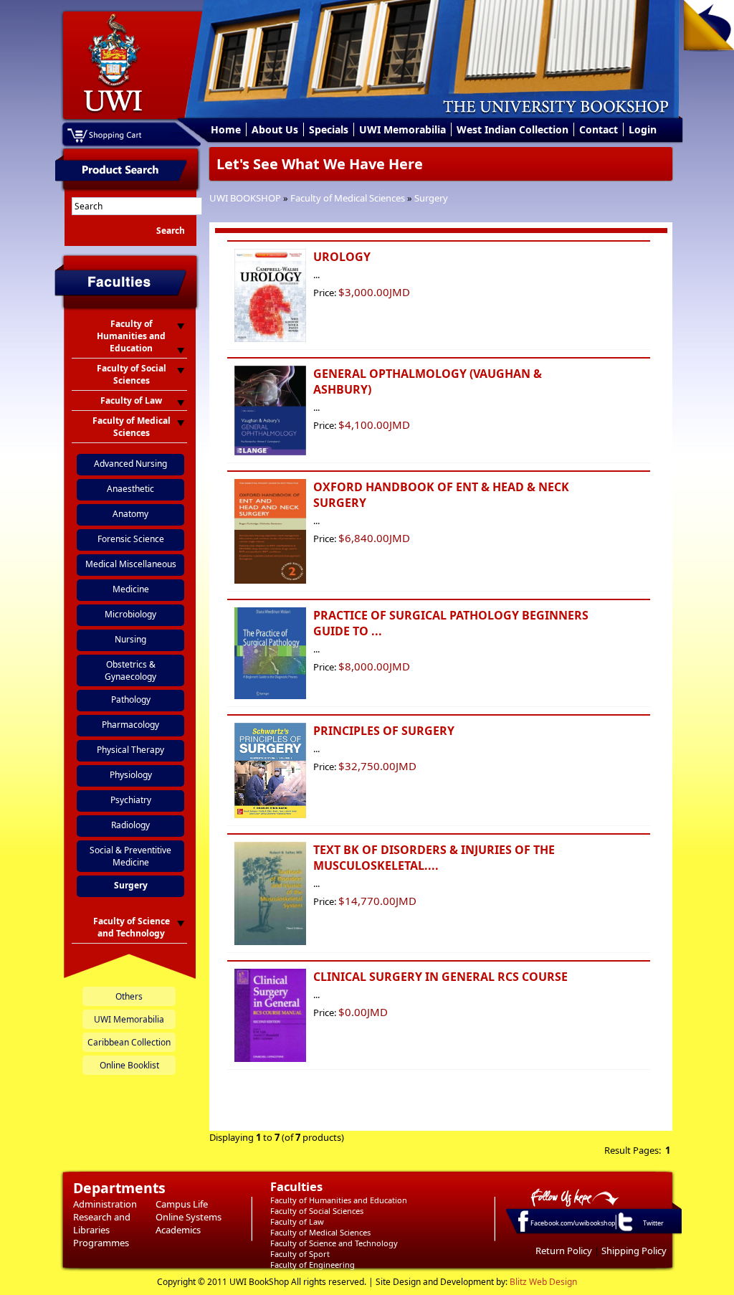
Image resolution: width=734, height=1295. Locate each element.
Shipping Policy (634, 1250)
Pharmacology (130, 724)
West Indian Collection (512, 129)
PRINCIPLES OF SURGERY (383, 731)
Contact (598, 129)
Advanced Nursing (130, 463)
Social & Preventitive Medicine (130, 856)
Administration (105, 1203)
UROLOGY (342, 257)
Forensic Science (130, 539)
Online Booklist (129, 1065)
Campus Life (182, 1203)
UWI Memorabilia (402, 129)
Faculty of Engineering (312, 1264)
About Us (275, 129)
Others (129, 996)
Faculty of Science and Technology (334, 1243)
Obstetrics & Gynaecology (130, 670)
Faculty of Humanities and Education (338, 1200)
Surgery (431, 197)
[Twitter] (624, 1230)
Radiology (130, 825)
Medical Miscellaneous (130, 564)
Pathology (131, 699)
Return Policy (563, 1250)
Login (643, 129)
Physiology (131, 775)
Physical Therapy (130, 750)
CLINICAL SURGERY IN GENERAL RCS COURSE (440, 977)
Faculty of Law (297, 1221)
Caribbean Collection (129, 1042)
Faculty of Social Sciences (316, 1210)
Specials (328, 129)
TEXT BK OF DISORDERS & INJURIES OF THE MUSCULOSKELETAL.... (434, 857)
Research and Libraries (101, 1223)
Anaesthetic (130, 489)
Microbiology (130, 614)
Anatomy (130, 514)
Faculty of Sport (300, 1253)
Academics (178, 1229)
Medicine (131, 589)
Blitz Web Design (543, 1282)
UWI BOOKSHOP (245, 197)
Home (226, 129)
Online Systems (188, 1216)
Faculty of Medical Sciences (347, 197)
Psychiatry (130, 800)
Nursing (130, 639)
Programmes (101, 1242)
